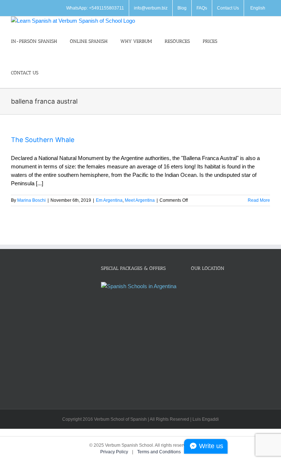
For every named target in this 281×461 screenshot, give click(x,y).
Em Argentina (109, 200)
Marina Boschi (31, 200)
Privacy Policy (114, 451)
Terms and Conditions (159, 451)
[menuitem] (257, 8)
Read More (259, 200)
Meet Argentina (140, 200)
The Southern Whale (42, 140)
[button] (53, 72)
